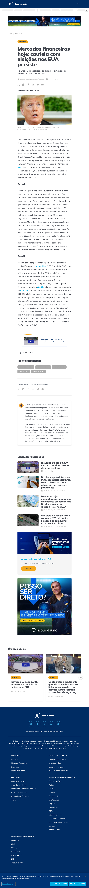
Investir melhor (55, 763)
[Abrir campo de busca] (78, 4)
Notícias (18, 34)
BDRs (51, 789)
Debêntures (16, 851)
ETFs (51, 811)
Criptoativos (54, 800)
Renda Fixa (23, 371)
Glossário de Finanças (20, 796)
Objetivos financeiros (57, 759)
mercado (24, 290)
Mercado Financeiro (19, 763)
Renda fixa (15, 840)
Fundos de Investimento (58, 822)
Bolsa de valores (26, 367)
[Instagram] (30, 724)
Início (10, 34)
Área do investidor (18, 785)
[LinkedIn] (51, 724)
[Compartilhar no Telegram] (38, 85)
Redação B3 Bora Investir (29, 90)
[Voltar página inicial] (17, 4)
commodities (40, 266)
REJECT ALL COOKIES (77, 884)
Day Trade (53, 804)
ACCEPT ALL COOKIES (59, 884)
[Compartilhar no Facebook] (28, 85)
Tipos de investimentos (58, 770)
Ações (51, 785)
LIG (12, 859)
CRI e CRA (15, 848)
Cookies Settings (7, 884)
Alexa (13, 800)
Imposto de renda (18, 770)
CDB (13, 844)
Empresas (15, 767)
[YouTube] (58, 724)
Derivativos (53, 807)
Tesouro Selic (54, 830)
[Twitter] (44, 724)
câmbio (40, 287)
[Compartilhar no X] (18, 85)
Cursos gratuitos (18, 781)
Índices (52, 826)
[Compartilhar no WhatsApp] (23, 85)
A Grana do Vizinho (19, 792)
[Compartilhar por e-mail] (42, 85)
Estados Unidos (43, 367)
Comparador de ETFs (57, 818)
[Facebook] (37, 724)
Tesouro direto (17, 863)
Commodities (54, 796)
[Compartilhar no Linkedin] (33, 85)
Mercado (22, 42)
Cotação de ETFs (56, 815)
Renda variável (38, 371)
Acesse (28, 568)
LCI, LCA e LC (16, 855)
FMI (19, 167)
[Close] (85, 876)
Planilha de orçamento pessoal (23, 789)
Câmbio (52, 792)
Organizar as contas (57, 767)
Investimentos (59, 367)
